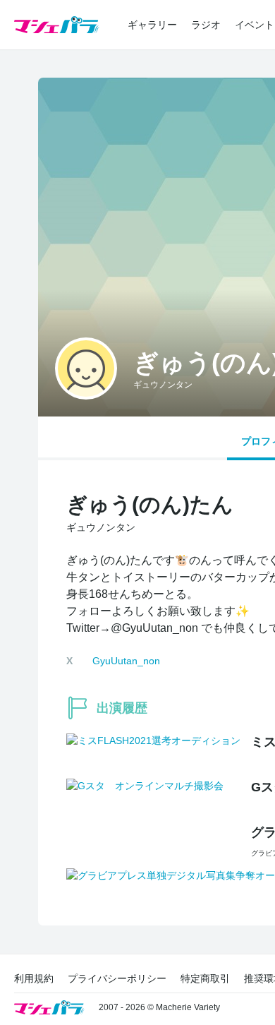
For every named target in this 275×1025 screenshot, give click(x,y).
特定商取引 (205, 978)
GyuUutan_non (126, 660)
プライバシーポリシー (117, 978)
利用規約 (34, 978)
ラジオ (206, 24)
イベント (254, 24)
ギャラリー (152, 24)
